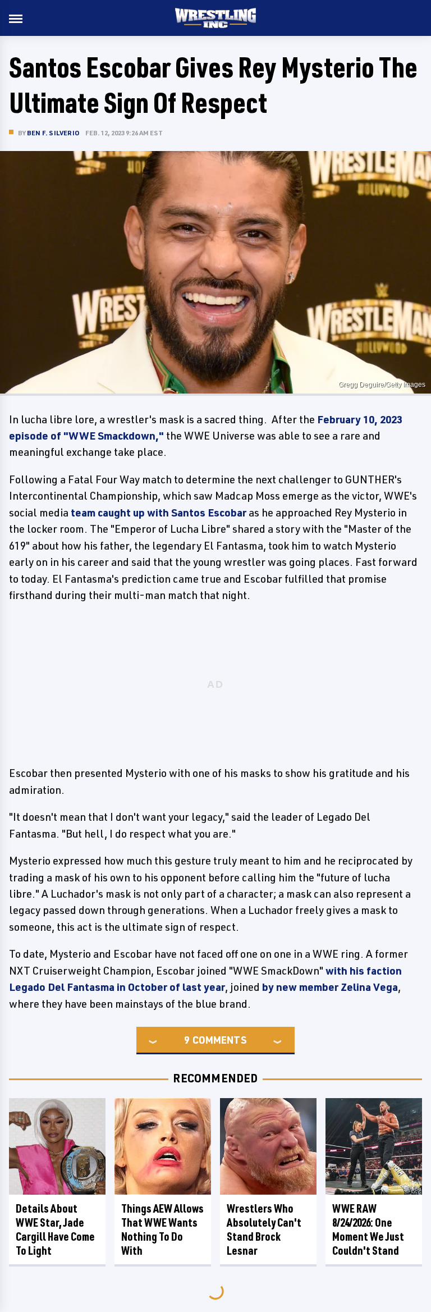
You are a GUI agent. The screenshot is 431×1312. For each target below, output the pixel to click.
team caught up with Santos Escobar (158, 512)
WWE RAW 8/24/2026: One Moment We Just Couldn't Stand (368, 1229)
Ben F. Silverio (53, 133)
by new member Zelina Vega (330, 987)
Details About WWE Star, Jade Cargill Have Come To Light (55, 1229)
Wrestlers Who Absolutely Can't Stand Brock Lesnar (264, 1229)
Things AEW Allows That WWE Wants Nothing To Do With (162, 1229)
